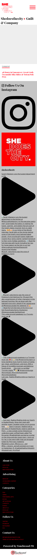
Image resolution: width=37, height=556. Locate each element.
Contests (6, 483)
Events (5, 506)
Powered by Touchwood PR (18, 545)
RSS (4, 528)
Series (5, 495)
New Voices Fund (8, 469)
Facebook (6, 523)
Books (5, 499)
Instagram (6, 526)
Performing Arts (8, 497)
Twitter (5, 521)
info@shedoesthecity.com (11, 537)
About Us (6, 508)
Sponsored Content (9, 481)
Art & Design (7, 501)
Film (4, 492)
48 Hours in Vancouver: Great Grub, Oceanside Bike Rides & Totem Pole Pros (18, 74)
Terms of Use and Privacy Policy (13, 539)
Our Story (6, 465)
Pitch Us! (5, 467)
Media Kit (5, 479)
